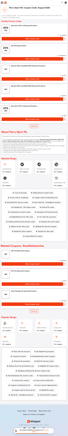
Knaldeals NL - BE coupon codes (24, 207)
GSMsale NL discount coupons (45, 226)
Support (42, 414)
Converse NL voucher (21, 380)
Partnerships (32, 411)
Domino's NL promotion (22, 361)
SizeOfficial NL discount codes (17, 202)
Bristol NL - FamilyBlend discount (22, 395)
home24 (22, 327)
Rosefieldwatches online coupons (43, 356)
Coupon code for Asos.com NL (24, 390)
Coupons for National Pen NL (20, 385)
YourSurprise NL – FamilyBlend (12, 327)
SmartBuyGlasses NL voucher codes (20, 375)
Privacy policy (35, 425)
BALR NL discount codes (45, 361)
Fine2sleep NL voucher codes (20, 212)
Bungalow (57, 341)
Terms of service (44, 425)
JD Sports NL (41, 169)
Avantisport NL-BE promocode (47, 212)
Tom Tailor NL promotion (47, 217)
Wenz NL (5, 341)
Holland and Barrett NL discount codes (21, 221)
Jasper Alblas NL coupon (33, 236)
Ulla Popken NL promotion (45, 351)
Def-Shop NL (7, 169)
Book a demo (21, 411)
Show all (34, 126)
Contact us (34, 414)
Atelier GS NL (41, 327)
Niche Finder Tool (45, 411)
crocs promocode (21, 193)
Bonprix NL (58, 327)
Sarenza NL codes (48, 207)
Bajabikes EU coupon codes (49, 366)
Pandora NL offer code (45, 231)
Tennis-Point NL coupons (48, 395)
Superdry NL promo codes (50, 221)
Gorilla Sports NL (60, 182)
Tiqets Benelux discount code (49, 375)
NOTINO (5, 182)
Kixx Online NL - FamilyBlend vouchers (47, 202)
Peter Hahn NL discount (22, 351)
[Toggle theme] (65, 2)
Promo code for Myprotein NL (46, 385)
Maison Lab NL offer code (20, 226)
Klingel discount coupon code (43, 193)
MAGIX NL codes (47, 390)
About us (26, 414)
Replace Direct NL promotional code (21, 366)
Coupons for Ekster (19, 356)
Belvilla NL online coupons (23, 231)
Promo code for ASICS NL (44, 380)
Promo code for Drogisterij (19, 197)
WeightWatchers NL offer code (22, 217)
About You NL (24, 169)
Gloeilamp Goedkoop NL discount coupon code (34, 371)
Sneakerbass (58, 169)
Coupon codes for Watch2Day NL (45, 197)
